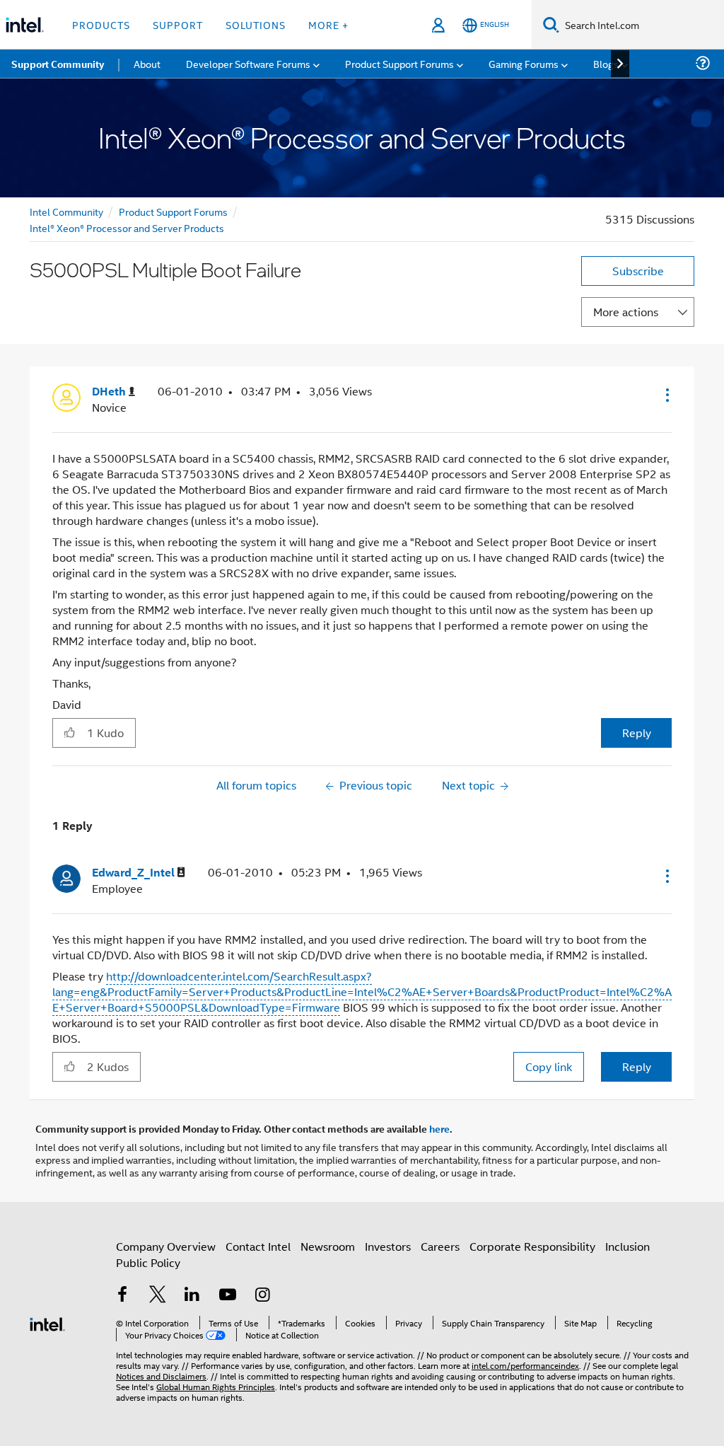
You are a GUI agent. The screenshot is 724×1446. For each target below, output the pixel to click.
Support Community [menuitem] (57, 63)
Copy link (548, 1066)
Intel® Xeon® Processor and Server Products (127, 227)
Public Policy (148, 1262)
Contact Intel (258, 1246)
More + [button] (328, 24)
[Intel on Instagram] (262, 1296)
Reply (636, 732)
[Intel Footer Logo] (47, 1322)
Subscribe (638, 270)
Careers (440, 1246)
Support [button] (178, 24)
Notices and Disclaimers (161, 1375)
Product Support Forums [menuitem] (399, 63)
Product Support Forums (173, 211)
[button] (666, 394)
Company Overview (166, 1246)
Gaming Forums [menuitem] (524, 63)
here (439, 1128)
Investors (388, 1246)
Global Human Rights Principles (215, 1386)
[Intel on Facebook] (122, 1296)
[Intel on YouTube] (228, 1296)
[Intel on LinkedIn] (192, 1296)
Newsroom (327, 1246)
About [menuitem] (147, 63)
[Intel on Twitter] (158, 1296)
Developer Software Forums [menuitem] (248, 63)
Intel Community (66, 211)
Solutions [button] (256, 24)
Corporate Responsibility (532, 1246)
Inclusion (627, 1246)
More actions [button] (625, 311)
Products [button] (101, 24)
